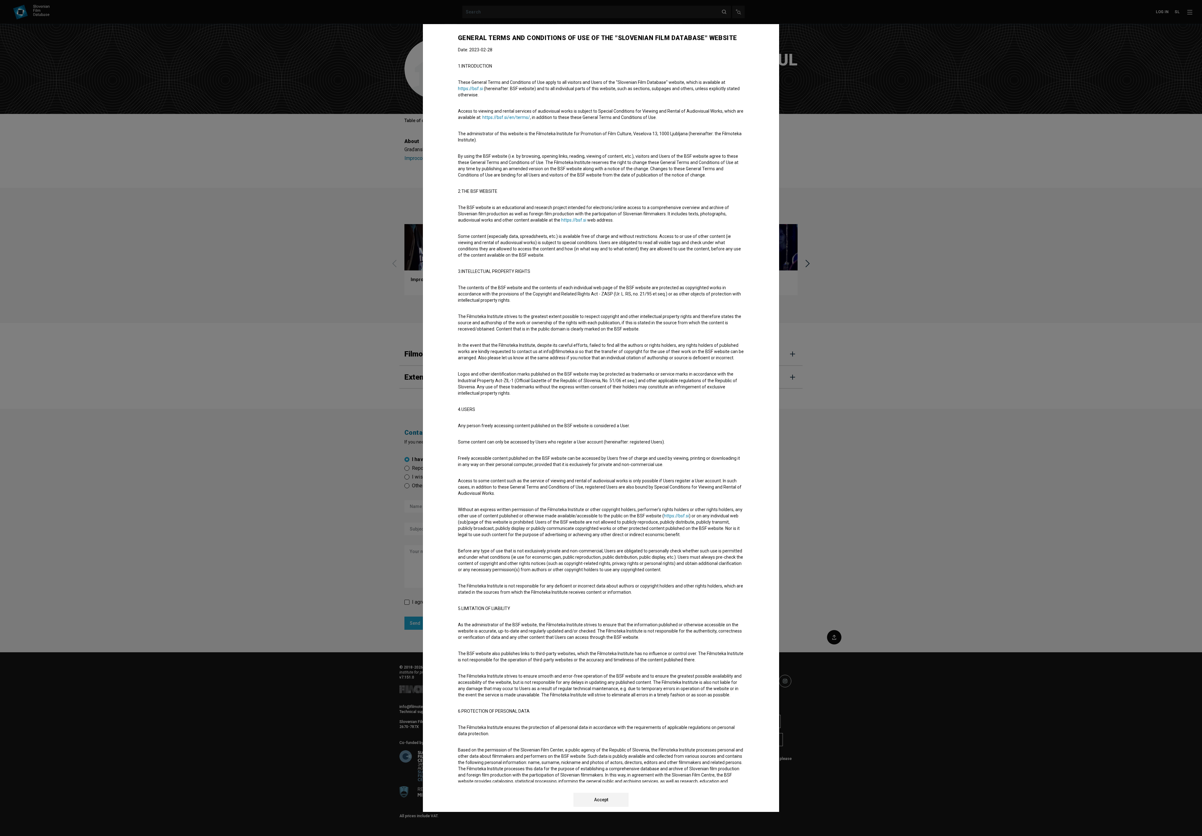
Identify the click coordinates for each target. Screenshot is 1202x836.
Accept (601, 799)
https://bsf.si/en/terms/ (506, 117)
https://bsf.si (470, 88)
